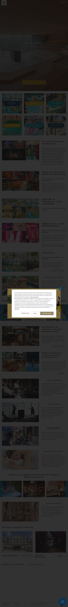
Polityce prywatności (34, 297)
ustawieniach (16, 308)
